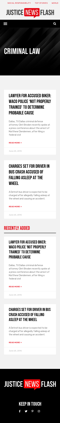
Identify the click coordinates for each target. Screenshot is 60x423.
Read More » (15, 143)
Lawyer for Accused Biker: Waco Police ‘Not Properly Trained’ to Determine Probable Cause (30, 104)
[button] (5, 24)
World (55, 3)
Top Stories (41, 3)
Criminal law (22, 51)
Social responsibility (19, 3)
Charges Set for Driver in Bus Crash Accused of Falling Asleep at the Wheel (29, 174)
